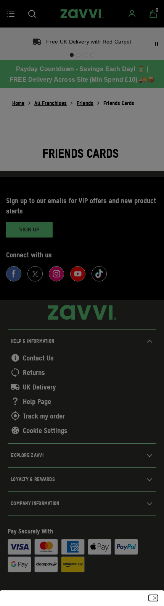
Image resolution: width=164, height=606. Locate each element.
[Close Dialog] (153, 598)
